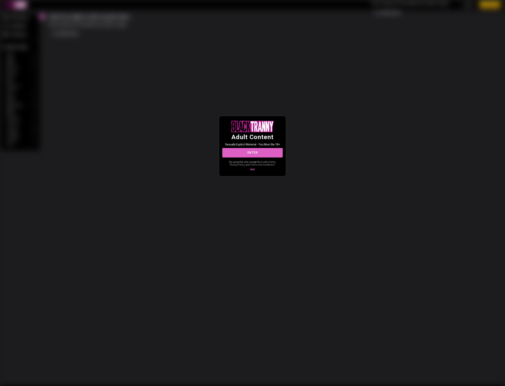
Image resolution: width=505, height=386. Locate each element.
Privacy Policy (237, 164)
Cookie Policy (268, 162)
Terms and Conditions (262, 164)
